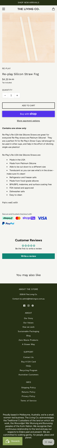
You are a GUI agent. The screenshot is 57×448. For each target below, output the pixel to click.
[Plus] (17, 95)
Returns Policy (28, 392)
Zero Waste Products (28, 340)
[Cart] (53, 9)
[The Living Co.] (28, 9)
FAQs (28, 366)
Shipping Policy (28, 388)
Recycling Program (28, 370)
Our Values (28, 323)
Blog (28, 336)
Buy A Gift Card (28, 362)
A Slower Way (28, 344)
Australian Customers (29, 375)
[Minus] (5, 95)
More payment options (28, 121)
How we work (29, 327)
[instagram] (28, 305)
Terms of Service (29, 401)
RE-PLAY (6, 68)
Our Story (28, 318)
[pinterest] (33, 305)
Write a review (28, 256)
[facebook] (24, 305)
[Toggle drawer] (3, 9)
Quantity (7, 90)
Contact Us (28, 357)
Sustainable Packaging (28, 331)
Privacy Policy (28, 396)
